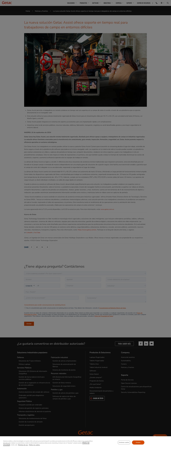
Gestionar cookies (124, 442)
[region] (85, 442)
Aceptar (138, 442)
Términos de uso (23, 445)
